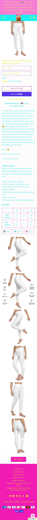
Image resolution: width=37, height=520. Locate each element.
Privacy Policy (18, 472)
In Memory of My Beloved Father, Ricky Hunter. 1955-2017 (18, 489)
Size (4, 68)
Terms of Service (18, 480)
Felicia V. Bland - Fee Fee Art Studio (21, 502)
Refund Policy (18, 475)
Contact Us (18, 469)
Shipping (5, 81)
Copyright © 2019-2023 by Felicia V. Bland (18, 484)
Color (5, 73)
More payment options (17, 99)
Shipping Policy (18, 477)
